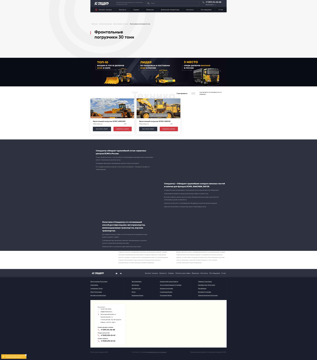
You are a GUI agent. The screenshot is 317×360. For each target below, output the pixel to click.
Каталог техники (105, 10)
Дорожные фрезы (166, 295)
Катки (133, 292)
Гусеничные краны (166, 292)
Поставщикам (206, 10)
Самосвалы (94, 285)
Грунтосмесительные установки (170, 285)
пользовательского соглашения (156, 352)
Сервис (136, 10)
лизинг (102, 129)
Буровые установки (204, 292)
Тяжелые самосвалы (205, 281)
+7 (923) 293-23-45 (108, 341)
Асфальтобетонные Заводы (169, 281)
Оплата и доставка (182, 273)
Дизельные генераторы (170, 10)
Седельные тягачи (96, 288)
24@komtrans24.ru (106, 311)
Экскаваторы (136, 288)
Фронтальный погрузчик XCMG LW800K (155, 121)
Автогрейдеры (136, 281)
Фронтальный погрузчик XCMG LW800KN (109, 121)
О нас (221, 10)
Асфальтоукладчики (166, 288)
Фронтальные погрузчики (98, 281)
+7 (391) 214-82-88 (213, 2)
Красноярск (210, 4)
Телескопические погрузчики (208, 295)
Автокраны (135, 285)
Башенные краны (137, 295)
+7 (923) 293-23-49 (108, 335)
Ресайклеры (202, 288)
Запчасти (122, 10)
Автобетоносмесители (98, 295)
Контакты (190, 10)
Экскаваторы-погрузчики (206, 285)
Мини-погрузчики (96, 292)
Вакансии (150, 10)
